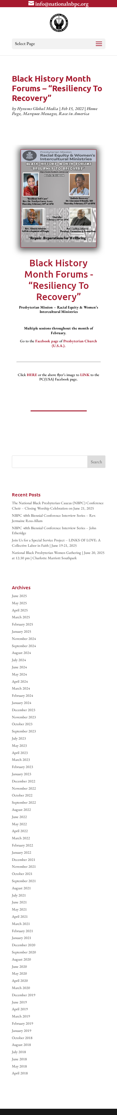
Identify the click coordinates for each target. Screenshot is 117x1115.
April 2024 (20, 681)
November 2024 (24, 638)
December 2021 (23, 859)
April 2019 (20, 1009)
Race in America (74, 113)
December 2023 (23, 709)
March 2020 (21, 987)
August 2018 (21, 1044)
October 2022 (22, 795)
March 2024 (21, 688)
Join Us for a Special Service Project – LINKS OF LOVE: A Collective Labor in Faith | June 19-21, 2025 (56, 543)
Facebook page (46, 341)
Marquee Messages (39, 113)
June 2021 (19, 902)
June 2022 (19, 816)
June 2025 (19, 595)
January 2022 (21, 852)
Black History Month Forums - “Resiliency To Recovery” (58, 279)
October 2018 (22, 1037)
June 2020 (19, 966)
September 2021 (24, 880)
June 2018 (19, 1059)
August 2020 (21, 959)
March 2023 (21, 759)
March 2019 (21, 1016)
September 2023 (24, 731)
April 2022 (20, 830)
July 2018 (19, 1051)
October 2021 (22, 873)
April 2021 (20, 916)
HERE (32, 374)
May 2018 (19, 1066)
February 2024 (22, 695)
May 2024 (19, 674)
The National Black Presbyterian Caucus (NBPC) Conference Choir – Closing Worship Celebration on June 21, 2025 (58, 505)
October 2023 (22, 723)
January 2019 (21, 1030)
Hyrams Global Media (37, 108)
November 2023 (24, 717)
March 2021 (21, 923)
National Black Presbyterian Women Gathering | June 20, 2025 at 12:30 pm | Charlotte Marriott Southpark (58, 555)
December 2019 (23, 994)
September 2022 (24, 802)
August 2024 (21, 652)
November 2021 (24, 866)
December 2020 (23, 944)
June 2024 (19, 667)
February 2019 (22, 1023)
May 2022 (19, 823)
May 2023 (19, 745)
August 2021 (21, 888)
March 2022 (21, 838)
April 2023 (20, 752)
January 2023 (21, 773)
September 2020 (24, 952)
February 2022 (22, 845)
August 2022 (21, 809)
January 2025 (21, 631)
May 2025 (19, 602)
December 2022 (23, 781)
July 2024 (19, 659)
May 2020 (19, 973)
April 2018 (20, 1073)
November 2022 (24, 788)
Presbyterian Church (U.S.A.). (74, 343)
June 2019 (19, 1002)
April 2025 (20, 610)
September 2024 (24, 645)
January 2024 (21, 702)
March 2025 (21, 617)
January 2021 (21, 937)
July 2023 (19, 738)
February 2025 (22, 624)
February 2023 (22, 766)
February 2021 (22, 930)
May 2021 (19, 909)
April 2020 (20, 980)
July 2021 (19, 895)
